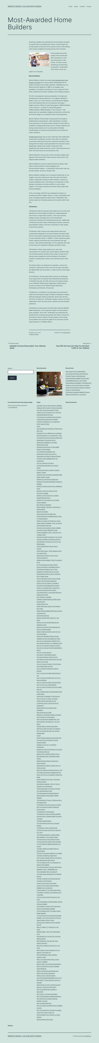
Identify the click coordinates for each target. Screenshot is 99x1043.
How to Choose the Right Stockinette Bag (49, 682)
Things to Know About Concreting (46, 883)
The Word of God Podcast (44, 881)
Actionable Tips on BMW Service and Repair (49, 433)
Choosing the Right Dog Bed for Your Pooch (49, 537)
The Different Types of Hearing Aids (47, 828)
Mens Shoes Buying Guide (44, 712)
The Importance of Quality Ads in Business (49, 842)
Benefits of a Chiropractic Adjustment (47, 479)
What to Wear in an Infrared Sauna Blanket (49, 964)
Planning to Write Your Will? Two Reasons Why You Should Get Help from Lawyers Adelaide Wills (48, 731)
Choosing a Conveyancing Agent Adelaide (49, 528)
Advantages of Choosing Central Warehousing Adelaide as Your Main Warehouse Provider (47, 443)
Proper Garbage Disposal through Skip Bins (49, 738)
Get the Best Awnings (43, 615)
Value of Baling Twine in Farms (45, 920)
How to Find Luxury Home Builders (46, 685)
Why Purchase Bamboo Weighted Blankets (49, 996)
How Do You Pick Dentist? (44, 652)
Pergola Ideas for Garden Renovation (47, 726)
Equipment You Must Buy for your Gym (48, 571)
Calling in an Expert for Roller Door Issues (48, 521)
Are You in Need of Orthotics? (45, 463)
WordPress (88, 1036)
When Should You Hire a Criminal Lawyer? (48, 985)
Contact (82, 6)
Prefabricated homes (35, 137)
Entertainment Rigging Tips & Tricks (47, 569)
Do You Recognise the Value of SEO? (47, 565)
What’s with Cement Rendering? (46, 973)
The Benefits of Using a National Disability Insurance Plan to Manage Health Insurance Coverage (49, 816)
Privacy (89, 6)
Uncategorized (66, 332)
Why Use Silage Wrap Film (44, 1003)
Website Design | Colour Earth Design (24, 6)
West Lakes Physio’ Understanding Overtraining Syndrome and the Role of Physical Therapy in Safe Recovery (77, 374)
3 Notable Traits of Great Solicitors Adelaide (49, 405)
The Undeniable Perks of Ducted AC (47, 872)
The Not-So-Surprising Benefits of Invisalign (49, 853)
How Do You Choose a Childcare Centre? (48, 645)
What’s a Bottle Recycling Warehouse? (47, 971)
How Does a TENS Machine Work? (46, 655)
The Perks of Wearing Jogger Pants (47, 855)
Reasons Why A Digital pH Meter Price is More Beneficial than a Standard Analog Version (48, 756)
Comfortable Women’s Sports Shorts (47, 546)
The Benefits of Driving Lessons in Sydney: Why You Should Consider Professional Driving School (49, 807)
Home (70, 6)
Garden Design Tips (42, 604)
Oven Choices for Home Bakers (46, 717)
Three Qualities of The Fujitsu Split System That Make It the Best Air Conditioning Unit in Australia (49, 893)
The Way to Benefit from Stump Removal (48, 878)
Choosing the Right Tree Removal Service (48, 539)
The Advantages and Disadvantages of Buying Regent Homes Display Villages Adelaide (48, 796)
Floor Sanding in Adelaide (44, 597)
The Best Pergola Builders (44, 821)
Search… (10, 368)
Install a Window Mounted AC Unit (46, 701)
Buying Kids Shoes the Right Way (46, 514)
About (76, 6)
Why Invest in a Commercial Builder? (47, 994)
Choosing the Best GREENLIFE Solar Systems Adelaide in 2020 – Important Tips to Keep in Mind (49, 533)
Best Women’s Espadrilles (44, 505)
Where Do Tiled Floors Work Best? (46, 987)
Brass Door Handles (42, 511)
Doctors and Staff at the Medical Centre (48, 567)
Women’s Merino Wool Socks (45, 1019)
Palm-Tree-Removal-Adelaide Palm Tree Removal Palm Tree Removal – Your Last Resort (48, 722)
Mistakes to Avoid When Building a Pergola (49, 715)
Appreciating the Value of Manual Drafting (49, 456)
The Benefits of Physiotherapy (45, 812)
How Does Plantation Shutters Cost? (47, 657)
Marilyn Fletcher (35, 334)
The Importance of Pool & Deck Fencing (48, 839)
